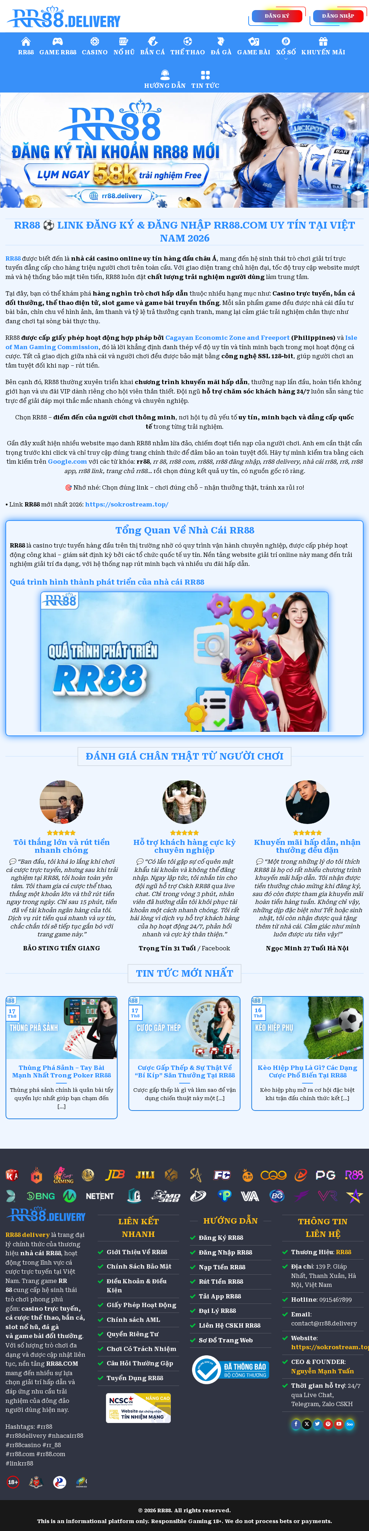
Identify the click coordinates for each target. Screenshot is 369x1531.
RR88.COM (62, 1363)
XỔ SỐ (286, 52)
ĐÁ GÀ (221, 52)
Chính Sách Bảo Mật (139, 1266)
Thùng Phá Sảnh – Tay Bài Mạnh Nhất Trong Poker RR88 (61, 1071)
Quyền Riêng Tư (133, 1334)
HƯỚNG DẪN (165, 85)
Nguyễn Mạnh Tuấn (322, 1371)
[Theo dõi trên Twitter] (318, 1424)
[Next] (352, 150)
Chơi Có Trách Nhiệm (142, 1349)
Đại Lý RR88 (217, 1310)
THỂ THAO (187, 52)
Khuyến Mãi (323, 52)
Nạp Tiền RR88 (222, 1267)
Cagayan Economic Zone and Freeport (227, 337)
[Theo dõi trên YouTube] (339, 1424)
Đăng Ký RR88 (221, 1237)
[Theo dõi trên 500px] (350, 1424)
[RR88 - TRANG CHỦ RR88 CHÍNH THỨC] (95, 16)
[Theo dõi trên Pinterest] (328, 1424)
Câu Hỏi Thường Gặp (140, 1363)
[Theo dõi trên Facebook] (296, 1424)
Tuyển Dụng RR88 (135, 1378)
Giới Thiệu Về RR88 (137, 1252)
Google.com (67, 461)
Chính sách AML (133, 1319)
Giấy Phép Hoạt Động (141, 1305)
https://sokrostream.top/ (127, 504)
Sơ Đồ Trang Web (226, 1340)
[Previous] (16, 150)
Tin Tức (205, 85)
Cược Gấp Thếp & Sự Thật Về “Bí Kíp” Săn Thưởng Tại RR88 (185, 1071)
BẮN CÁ (152, 52)
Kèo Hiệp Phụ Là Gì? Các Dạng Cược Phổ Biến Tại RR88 (307, 1071)
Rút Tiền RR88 (221, 1281)
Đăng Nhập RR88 (225, 1252)
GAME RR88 (57, 52)
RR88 (26, 52)
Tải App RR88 (220, 1296)
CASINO (95, 52)
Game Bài (254, 52)
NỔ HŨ (124, 52)
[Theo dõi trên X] (307, 1424)
